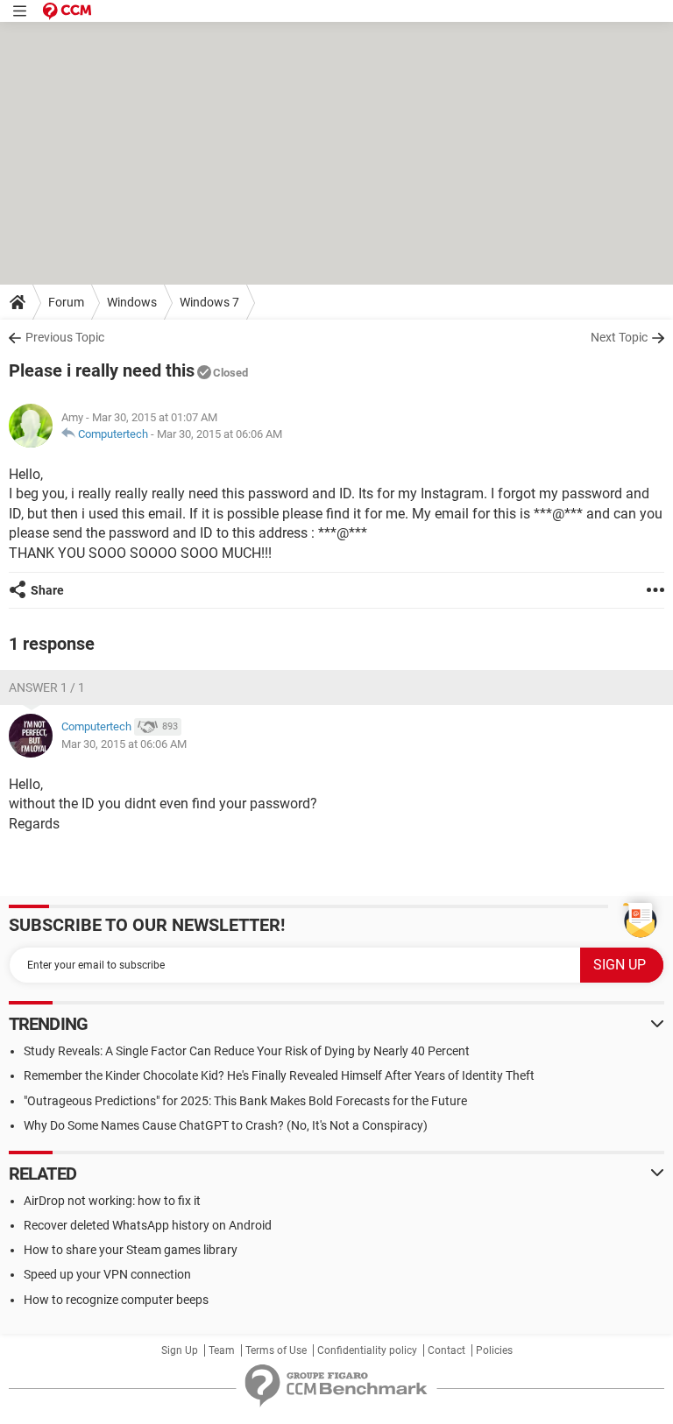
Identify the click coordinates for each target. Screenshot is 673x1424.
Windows (132, 302)
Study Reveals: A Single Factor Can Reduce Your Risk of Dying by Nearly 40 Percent (247, 1051)
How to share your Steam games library (130, 1250)
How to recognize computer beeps (116, 1300)
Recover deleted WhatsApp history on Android (148, 1225)
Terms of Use (276, 1350)
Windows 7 (209, 302)
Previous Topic (64, 337)
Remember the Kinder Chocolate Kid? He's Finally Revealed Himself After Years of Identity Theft (279, 1075)
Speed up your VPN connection (107, 1274)
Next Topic (619, 337)
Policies (494, 1350)
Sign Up (179, 1350)
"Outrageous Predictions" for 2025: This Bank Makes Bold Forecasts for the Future (245, 1101)
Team (222, 1350)
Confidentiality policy (367, 1350)
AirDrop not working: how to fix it (112, 1201)
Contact (446, 1350)
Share (47, 590)
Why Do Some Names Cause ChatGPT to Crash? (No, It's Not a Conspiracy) (226, 1125)
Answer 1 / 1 (47, 687)
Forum (66, 302)
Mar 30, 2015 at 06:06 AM (219, 434)
